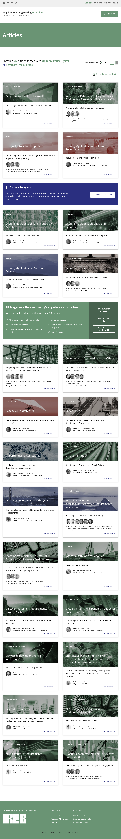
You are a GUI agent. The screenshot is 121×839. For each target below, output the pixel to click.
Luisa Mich (88, 571)
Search (115, 3)
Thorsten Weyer (107, 526)
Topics (111, 14)
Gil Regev (76, 776)
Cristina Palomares (79, 288)
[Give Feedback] (8, 3)
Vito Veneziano (37, 581)
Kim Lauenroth (32, 169)
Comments (98, 3)
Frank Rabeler (25, 428)
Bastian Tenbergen (79, 526)
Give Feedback (79, 815)
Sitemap (43, 832)
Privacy (60, 832)
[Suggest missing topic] (12, 3)
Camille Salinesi (25, 673)
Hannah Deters (30, 381)
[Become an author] (16, 3)
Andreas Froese (71, 529)
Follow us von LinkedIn (103, 318)
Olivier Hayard (97, 776)
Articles (88, 3)
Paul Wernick (27, 581)
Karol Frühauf (84, 163)
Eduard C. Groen (18, 381)
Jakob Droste (41, 381)
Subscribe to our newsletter (103, 329)
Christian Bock (25, 727)
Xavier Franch (89, 119)
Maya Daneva (91, 381)
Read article (48, 124)
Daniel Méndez (78, 119)
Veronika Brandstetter (103, 529)
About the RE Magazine (60, 819)
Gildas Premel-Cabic (27, 628)
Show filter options (91, 63)
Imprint (52, 832)
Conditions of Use (72, 832)
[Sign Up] (4, 3)
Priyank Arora (85, 628)
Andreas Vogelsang (101, 119)
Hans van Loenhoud (20, 169)
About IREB (55, 815)
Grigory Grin (24, 111)
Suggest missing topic (102, 195)
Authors (107, 3)
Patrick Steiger (44, 169)
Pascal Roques (25, 518)
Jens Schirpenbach (26, 473)
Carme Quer (91, 288)
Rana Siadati (17, 581)
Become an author (80, 823)
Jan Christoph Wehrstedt (86, 529)
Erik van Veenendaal (87, 428)
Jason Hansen (85, 682)
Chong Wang (101, 381)
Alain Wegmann (86, 776)
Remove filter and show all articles (106, 74)
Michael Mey (84, 726)
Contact (54, 823)
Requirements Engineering (23, 13)
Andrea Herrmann (79, 381)
